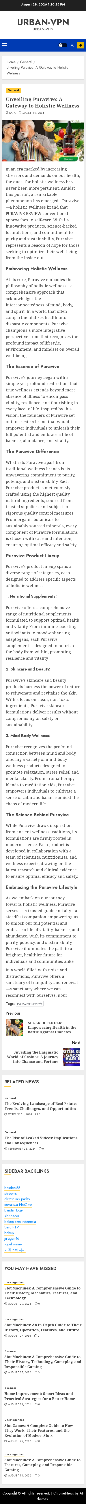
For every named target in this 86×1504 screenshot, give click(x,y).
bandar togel (13, 1210)
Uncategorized (14, 1282)
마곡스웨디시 (15, 1249)
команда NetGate (18, 1204)
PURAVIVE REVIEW (23, 213)
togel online (13, 1244)
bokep (9, 1232)
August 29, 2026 (20, 1304)
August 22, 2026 (20, 1441)
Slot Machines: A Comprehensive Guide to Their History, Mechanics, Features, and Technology (42, 1293)
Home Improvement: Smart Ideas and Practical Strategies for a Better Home (39, 1396)
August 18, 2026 (19, 1476)
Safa (12, 113)
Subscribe (80, 45)
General (13, 90)
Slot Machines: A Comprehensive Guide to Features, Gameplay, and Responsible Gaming (42, 1465)
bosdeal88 (12, 1187)
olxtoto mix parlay (17, 1199)
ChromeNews (63, 1493)
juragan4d (11, 1238)
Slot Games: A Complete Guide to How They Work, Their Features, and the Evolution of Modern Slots (38, 1430)
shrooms (10, 1193)
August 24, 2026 (20, 1404)
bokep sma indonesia (20, 1221)
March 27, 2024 (33, 113)
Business (10, 1351)
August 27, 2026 (19, 1336)
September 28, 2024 (22, 1149)
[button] (4, 45)
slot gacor (11, 1216)
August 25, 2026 (19, 1372)
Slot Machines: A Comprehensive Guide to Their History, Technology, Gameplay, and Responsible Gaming (42, 1361)
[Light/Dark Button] (62, 45)
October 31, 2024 (20, 1114)
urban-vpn (43, 22)
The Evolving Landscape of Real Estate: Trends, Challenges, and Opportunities (40, 1106)
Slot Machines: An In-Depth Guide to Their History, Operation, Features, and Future (43, 1327)
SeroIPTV (11, 1227)
